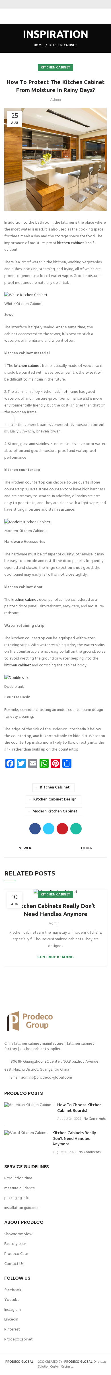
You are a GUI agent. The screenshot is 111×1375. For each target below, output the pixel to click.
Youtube (12, 1300)
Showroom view (18, 1234)
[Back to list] (55, 848)
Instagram (12, 1310)
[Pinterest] (59, 4)
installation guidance (22, 1208)
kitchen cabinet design (55, 799)
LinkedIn (11, 1319)
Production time (18, 1178)
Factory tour (15, 1244)
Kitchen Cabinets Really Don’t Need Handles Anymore (56, 910)
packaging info (17, 1198)
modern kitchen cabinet (54, 811)
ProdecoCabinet (18, 1339)
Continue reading (55, 957)
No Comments (95, 1119)
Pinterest (12, 1329)
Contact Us (13, 1264)
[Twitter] (52, 4)
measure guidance (19, 1188)
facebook (12, 1290)
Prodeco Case (16, 1254)
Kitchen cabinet (63, 45)
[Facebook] (44, 4)
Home (38, 45)
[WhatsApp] (66, 4)
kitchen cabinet (70, 243)
